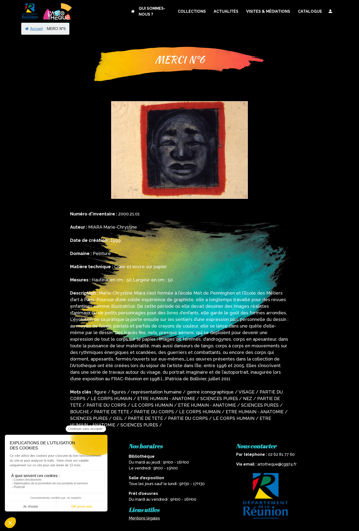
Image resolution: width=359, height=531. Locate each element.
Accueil (36, 28)
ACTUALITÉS (226, 11)
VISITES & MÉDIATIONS (268, 11)
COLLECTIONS (192, 11)
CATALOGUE (310, 11)
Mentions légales (144, 518)
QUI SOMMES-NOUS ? (152, 11)
